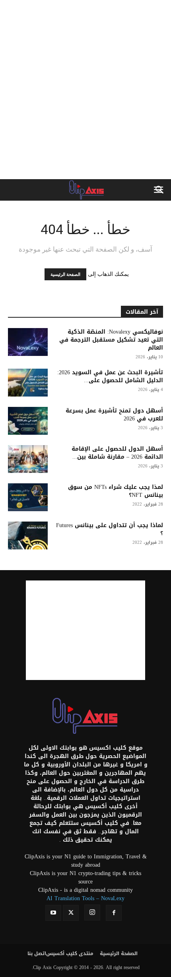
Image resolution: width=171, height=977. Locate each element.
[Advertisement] (85, 89)
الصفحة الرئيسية (65, 274)
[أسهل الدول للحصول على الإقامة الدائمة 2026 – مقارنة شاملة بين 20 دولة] (28, 459)
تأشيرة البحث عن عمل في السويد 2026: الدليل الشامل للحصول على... (110, 376)
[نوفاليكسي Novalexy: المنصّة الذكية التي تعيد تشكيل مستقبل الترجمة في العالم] (28, 342)
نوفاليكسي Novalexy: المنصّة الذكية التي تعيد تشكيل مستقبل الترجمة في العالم (111, 339)
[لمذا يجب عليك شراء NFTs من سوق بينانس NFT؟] (28, 497)
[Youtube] (53, 913)
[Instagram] (92, 912)
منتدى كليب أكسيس (69, 953)
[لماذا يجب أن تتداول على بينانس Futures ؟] (28, 535)
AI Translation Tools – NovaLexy (85, 898)
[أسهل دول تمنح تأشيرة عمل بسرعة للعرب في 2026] (28, 421)
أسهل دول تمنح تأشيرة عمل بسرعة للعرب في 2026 (114, 414)
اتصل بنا (36, 953)
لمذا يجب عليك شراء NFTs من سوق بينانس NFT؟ (115, 491)
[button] (160, 190)
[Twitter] (71, 913)
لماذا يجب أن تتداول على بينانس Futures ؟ (109, 529)
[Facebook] (114, 913)
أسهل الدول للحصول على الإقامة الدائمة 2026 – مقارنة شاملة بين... (117, 453)
